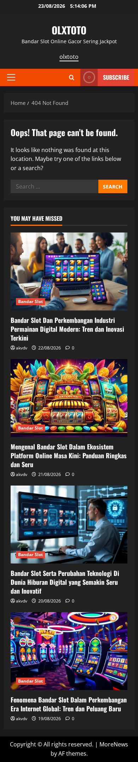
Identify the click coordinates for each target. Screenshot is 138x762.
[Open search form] (71, 77)
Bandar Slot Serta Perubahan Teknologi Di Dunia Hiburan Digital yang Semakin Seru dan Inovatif (65, 581)
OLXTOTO (69, 30)
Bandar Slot (30, 301)
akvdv (21, 348)
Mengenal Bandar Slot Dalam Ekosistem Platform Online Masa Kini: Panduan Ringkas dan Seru (69, 455)
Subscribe (116, 77)
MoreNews (113, 744)
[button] (11, 77)
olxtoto (69, 57)
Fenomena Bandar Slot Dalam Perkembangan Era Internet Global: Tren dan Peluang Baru (69, 704)
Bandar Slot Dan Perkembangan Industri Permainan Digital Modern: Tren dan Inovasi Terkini (67, 328)
